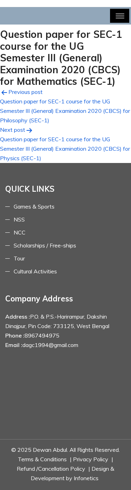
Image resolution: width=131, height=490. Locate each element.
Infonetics (86, 478)
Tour (19, 258)
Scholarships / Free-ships (45, 245)
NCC (20, 232)
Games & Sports (34, 206)
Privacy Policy (90, 459)
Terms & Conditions (42, 459)
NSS (19, 219)
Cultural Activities (35, 271)
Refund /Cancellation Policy (51, 468)
